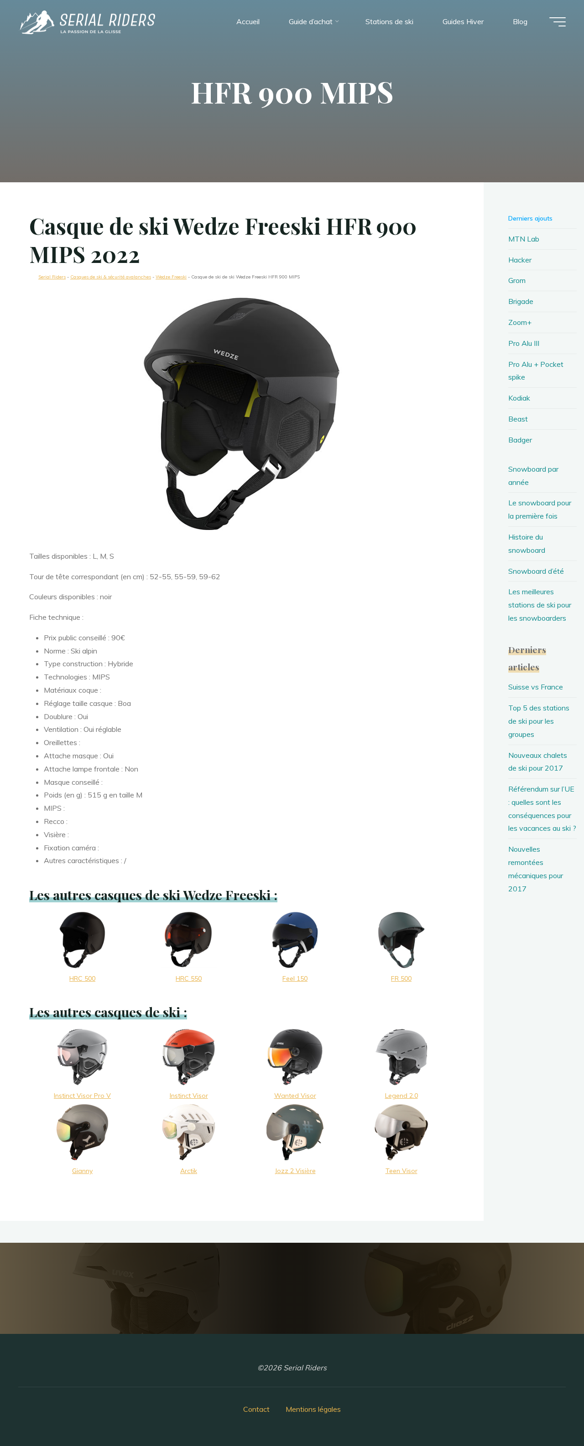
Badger (520, 439)
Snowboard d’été (536, 571)
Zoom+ (520, 322)
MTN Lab (523, 238)
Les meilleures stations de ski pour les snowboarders (539, 605)
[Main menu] (557, 21)
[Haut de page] (548, 1410)
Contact (256, 1409)
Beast (518, 418)
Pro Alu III (523, 343)
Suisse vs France (535, 686)
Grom (517, 280)
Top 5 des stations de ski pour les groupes (538, 721)
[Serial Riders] (86, 21)
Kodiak (519, 397)
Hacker (520, 259)
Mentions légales (313, 1409)
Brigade (520, 301)
